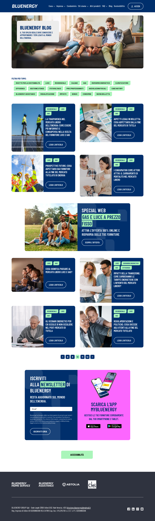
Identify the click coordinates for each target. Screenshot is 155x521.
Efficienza (20, 88)
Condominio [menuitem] (72, 6)
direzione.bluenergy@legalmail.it (79, 507)
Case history (117, 88)
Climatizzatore (121, 83)
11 (82, 357)
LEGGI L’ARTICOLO (56, 144)
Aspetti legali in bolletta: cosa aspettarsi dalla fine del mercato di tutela (127, 122)
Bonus (74, 94)
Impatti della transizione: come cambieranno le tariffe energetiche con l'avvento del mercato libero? (127, 280)
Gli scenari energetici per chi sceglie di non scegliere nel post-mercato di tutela (59, 326)
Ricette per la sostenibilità (28, 83)
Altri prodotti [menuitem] (95, 6)
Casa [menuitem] (51, 6)
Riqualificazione (47, 94)
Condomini (87, 94)
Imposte (63, 94)
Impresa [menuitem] (60, 6)
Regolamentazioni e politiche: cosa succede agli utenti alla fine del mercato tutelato (126, 326)
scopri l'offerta (92, 242)
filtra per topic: (19, 78)
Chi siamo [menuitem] (82, 6)
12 (87, 357)
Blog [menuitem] (110, 6)
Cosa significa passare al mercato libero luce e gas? (59, 270)
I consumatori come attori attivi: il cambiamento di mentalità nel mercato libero (127, 175)
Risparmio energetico (101, 83)
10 (78, 357)
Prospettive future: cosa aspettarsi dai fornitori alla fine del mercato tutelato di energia (59, 170)
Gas (84, 83)
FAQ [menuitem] (103, 6)
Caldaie (74, 83)
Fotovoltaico (55, 88)
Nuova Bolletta (103, 94)
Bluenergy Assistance (25, 94)
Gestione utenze (37, 88)
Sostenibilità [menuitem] (119, 6)
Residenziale (60, 83)
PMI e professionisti (75, 88)
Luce (47, 83)
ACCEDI (137, 6)
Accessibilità (77, 454)
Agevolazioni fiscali (97, 88)
